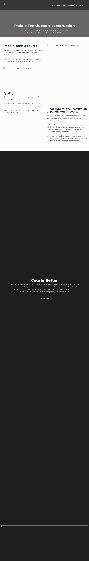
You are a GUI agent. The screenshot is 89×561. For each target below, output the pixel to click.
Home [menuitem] (52, 5)
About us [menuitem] (71, 5)
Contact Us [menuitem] (79, 5)
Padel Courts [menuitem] (61, 5)
